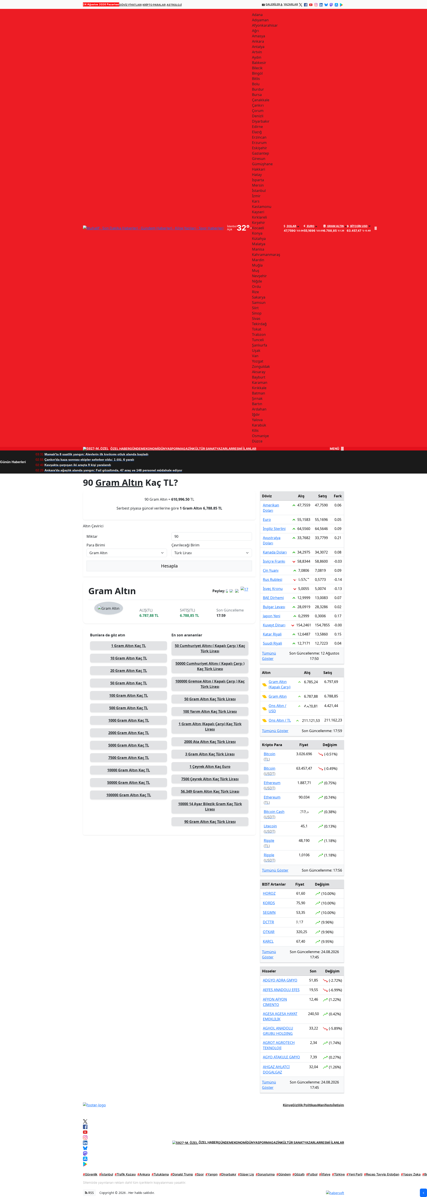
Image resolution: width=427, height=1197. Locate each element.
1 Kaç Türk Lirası (210, 726)
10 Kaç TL (128, 658)
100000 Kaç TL (128, 795)
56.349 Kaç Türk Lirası (210, 791)
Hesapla (169, 566)
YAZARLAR (291, 4)
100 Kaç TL (128, 695)
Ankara (143, 1174)
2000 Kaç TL (128, 732)
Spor (199, 1174)
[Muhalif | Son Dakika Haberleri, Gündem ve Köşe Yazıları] (94, 1104)
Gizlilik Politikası (305, 1105)
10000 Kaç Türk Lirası (210, 806)
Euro (310, 226)
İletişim (338, 1105)
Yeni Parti (354, 1174)
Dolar (291, 226)
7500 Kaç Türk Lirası (210, 779)
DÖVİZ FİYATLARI (130, 4)
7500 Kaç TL (128, 757)
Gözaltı (298, 1174)
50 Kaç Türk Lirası (210, 648)
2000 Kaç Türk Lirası (210, 741)
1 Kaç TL (128, 645)
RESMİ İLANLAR (244, 448)
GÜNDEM (137, 448)
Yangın (211, 1174)
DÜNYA (164, 448)
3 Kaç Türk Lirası (210, 754)
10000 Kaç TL (128, 770)
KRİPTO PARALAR (154, 4)
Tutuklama (160, 1174)
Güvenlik (90, 1174)
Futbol (311, 1174)
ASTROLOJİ (174, 4)
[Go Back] (423, 1193)
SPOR (173, 448)
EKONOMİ (151, 448)
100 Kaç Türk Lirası (210, 711)
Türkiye (338, 1174)
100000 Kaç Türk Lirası (210, 684)
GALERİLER (273, 4)
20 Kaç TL (128, 670)
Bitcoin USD (359, 226)
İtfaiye (324, 1174)
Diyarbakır (227, 1174)
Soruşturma (265, 1174)
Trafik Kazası (125, 1174)
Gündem (283, 1174)
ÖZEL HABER (120, 448)
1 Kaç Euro (209, 766)
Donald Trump (182, 1174)
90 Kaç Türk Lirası (210, 821)
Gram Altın (335, 226)
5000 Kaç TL (128, 745)
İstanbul (106, 1174)
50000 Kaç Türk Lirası (209, 666)
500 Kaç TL (128, 707)
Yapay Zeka (411, 1174)
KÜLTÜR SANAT (204, 448)
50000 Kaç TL (128, 782)
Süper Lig (246, 1174)
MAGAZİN (185, 448)
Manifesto (325, 1105)
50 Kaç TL (128, 683)
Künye (287, 1105)
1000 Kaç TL (128, 720)
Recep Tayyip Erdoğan (381, 1174)
